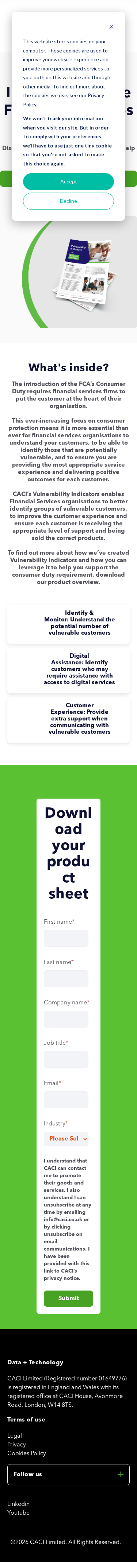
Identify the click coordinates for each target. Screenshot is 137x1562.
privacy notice (61, 1278)
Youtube (18, 1513)
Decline (68, 201)
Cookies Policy (26, 1454)
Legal (14, 1436)
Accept (68, 181)
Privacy (16, 1445)
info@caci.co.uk (63, 1219)
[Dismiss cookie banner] (111, 27)
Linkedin (18, 1504)
